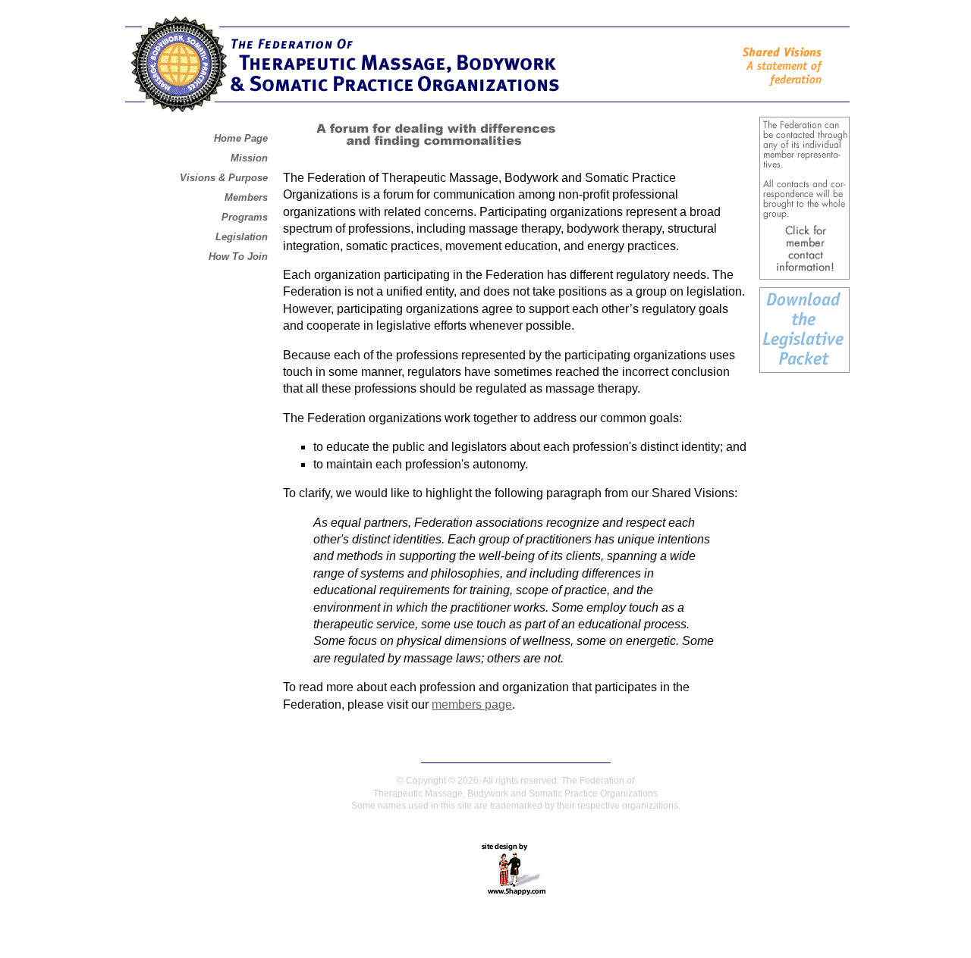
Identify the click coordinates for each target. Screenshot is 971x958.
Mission (249, 158)
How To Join (238, 256)
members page (472, 704)
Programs (245, 217)
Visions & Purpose (224, 177)
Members (246, 197)
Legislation (241, 237)
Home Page (241, 138)
